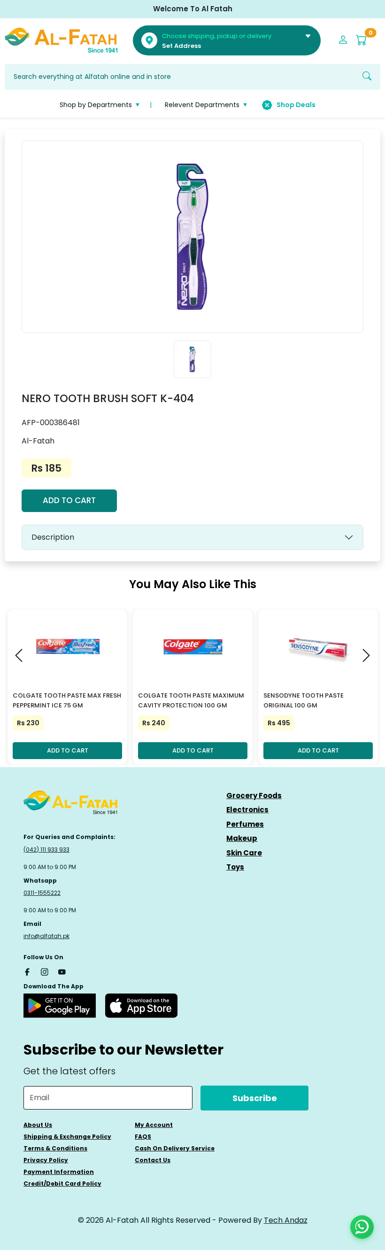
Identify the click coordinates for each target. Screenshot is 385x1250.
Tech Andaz (286, 1220)
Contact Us (152, 1160)
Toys (235, 867)
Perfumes (245, 824)
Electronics (247, 810)
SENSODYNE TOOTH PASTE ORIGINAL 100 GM (303, 700)
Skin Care (244, 853)
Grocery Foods (254, 795)
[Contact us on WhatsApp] (362, 1227)
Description (52, 537)
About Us (37, 1125)
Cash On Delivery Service (175, 1148)
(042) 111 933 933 (46, 850)
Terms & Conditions (55, 1148)
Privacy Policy (45, 1160)
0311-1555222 (42, 893)
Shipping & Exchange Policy (67, 1137)
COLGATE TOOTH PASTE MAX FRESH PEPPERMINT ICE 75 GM (67, 700)
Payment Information (58, 1172)
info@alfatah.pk (46, 936)
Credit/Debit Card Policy (62, 1184)
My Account (154, 1125)
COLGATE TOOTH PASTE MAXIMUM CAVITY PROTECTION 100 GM (191, 700)
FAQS (143, 1137)
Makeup (241, 838)
